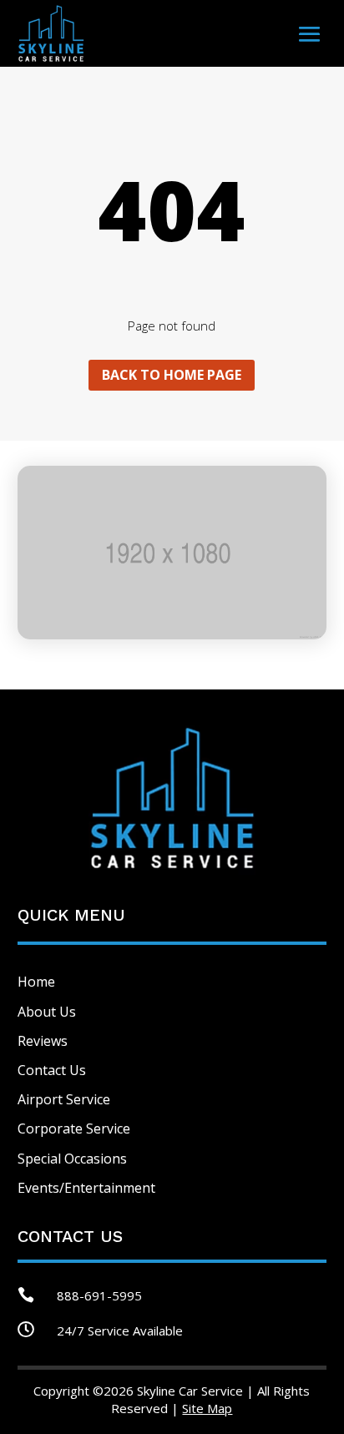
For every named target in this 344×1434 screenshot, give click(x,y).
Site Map (207, 1408)
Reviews (43, 1041)
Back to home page (171, 375)
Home (36, 981)
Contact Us (52, 1070)
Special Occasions (72, 1158)
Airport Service (64, 1099)
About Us (47, 1011)
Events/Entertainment (86, 1188)
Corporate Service (74, 1128)
